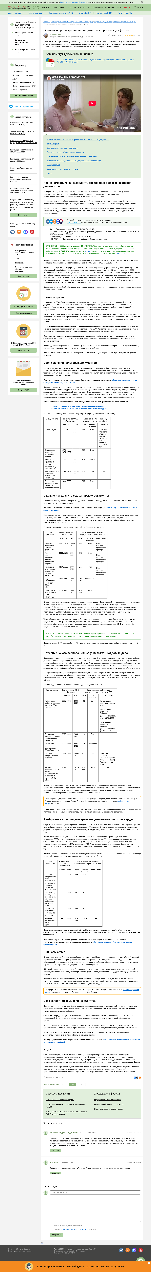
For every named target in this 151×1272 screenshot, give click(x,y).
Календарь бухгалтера (23, 306)
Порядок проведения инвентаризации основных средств (66, 1105)
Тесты (119, 7)
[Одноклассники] (140, 1078)
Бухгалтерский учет (20, 72)
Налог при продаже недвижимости (108, 1109)
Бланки (62, 7)
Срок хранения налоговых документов (62, 148)
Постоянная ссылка (133, 1133)
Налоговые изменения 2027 (24, 82)
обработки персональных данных (75, 1229)
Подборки (72, 7)
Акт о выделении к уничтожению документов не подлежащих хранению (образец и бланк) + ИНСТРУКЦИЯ (95, 60)
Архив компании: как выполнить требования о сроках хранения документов (78, 140)
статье (87, 251)
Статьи (54, 7)
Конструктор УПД (125, 13)
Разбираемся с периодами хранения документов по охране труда (74, 161)
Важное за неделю (15, 13)
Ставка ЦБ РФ (85, 13)
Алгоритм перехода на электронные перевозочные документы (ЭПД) (21, 190)
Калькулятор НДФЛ (104, 13)
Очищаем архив (53, 165)
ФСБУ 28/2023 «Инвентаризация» (60, 1100)
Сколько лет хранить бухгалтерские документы (66, 152)
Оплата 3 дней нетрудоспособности (108, 1104)
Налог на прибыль (20, 90)
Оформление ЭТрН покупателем (107, 1100)
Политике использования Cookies (72, 2)
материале (121, 253)
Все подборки (23, 276)
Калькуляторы (97, 7)
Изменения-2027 (36, 13)
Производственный (24, 313)
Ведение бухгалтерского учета (25, 51)
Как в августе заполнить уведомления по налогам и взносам (21, 179)
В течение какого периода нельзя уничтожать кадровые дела (72, 156)
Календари (109, 7)
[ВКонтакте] (135, 1078)
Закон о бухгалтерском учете (24, 34)
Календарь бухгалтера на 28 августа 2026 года (22, 160)
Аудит (14, 79)
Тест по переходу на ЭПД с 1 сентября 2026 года (22, 132)
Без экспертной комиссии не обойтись (62, 169)
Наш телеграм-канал (24, 106)
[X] (137, 1078)
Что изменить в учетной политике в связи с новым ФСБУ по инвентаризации (66, 1113)
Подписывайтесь (74, 223)
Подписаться (23, 215)
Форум (127, 7)
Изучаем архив (53, 144)
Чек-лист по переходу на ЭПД (61, 13)
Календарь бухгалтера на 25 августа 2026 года (22, 151)
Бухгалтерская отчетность (23, 75)
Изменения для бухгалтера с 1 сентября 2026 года (22, 123)
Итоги (49, 173)
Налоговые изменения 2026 (24, 86)
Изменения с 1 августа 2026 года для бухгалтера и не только (23, 142)
